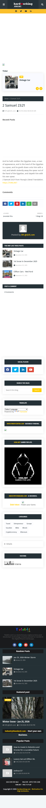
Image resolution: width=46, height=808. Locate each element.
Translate (23, 412)
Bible (17, 528)
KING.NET (17, 442)
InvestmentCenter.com (15, 424)
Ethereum (23, 532)
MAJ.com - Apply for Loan (31, 782)
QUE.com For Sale (12, 782)
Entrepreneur (18, 524)
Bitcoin (24, 528)
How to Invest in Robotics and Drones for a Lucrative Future (26, 748)
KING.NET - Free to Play (23, 785)
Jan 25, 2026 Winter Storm (25, 657)
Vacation (9, 528)
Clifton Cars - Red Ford (23, 271)
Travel (8, 524)
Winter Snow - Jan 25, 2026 (16, 721)
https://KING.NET (10, 183)
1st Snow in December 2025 (25, 261)
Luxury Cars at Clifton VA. (24, 759)
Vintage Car (24, 80)
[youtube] (26, 11)
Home (6, 99)
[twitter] (20, 11)
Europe (29, 524)
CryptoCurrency (11, 532)
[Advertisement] (23, 40)
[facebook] (16, 11)
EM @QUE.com (10, 111)
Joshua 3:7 (18, 771)
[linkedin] (30, 11)
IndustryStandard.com (18, 496)
